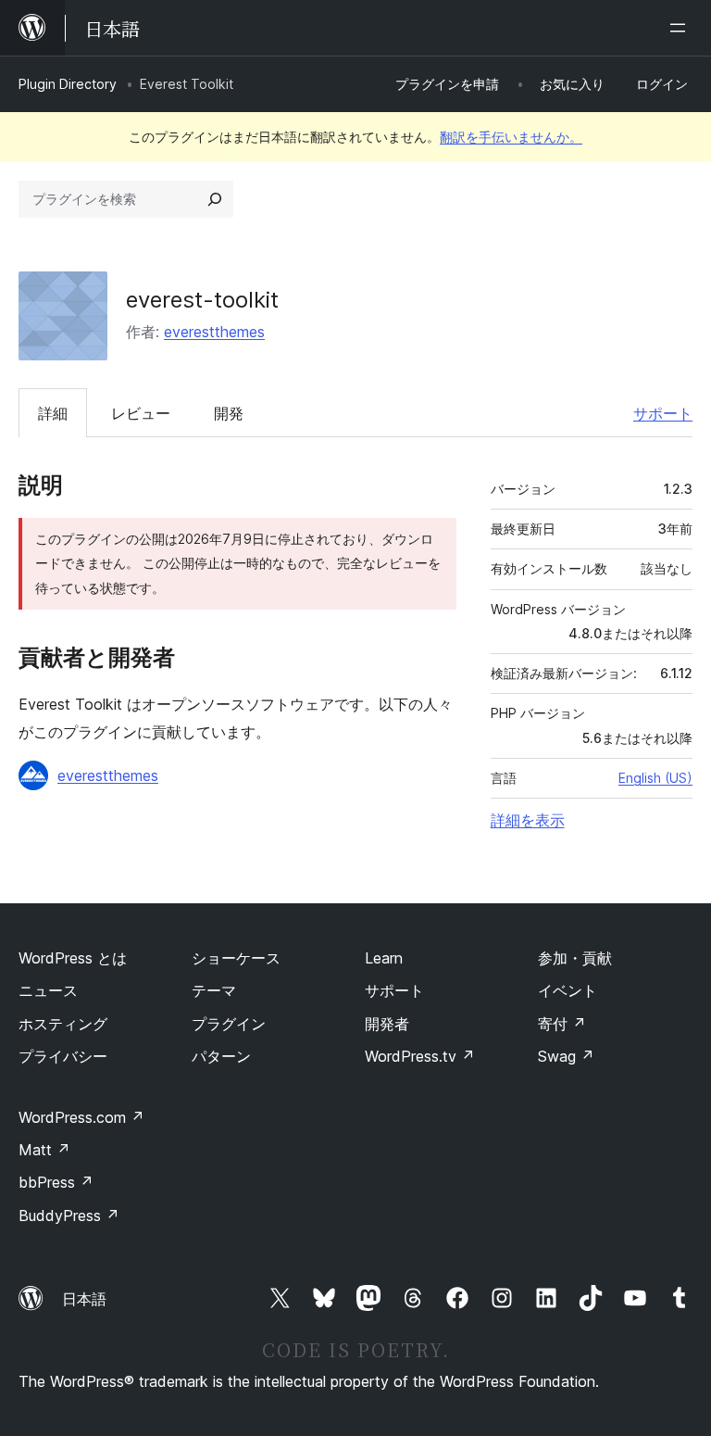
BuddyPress (69, 1215)
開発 (228, 413)
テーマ (214, 990)
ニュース (48, 990)
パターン (221, 1056)
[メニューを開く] (681, 28)
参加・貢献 (575, 958)
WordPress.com (81, 1117)
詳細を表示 (528, 820)
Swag (566, 1056)
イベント (567, 990)
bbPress (56, 1182)
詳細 (53, 413)
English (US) (655, 778)
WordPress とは (73, 958)
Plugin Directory (68, 84)
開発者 (387, 1023)
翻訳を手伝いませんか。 (511, 137)
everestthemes (214, 331)
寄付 (562, 1023)
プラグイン (229, 1023)
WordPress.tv (420, 1056)
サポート (662, 413)
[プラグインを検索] (214, 199)
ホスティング (63, 1023)
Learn (384, 958)
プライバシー (63, 1056)
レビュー (140, 413)
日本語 (84, 1299)
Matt (44, 1149)
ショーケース (236, 958)
